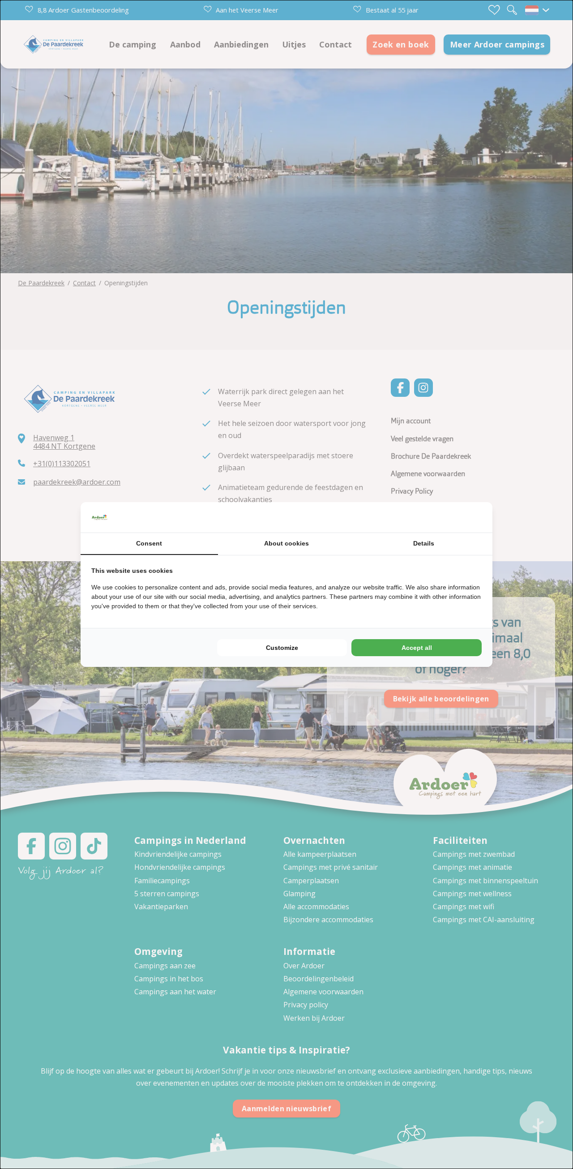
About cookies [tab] (286, 543)
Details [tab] (423, 543)
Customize (282, 647)
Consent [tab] (149, 543)
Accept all (417, 647)
